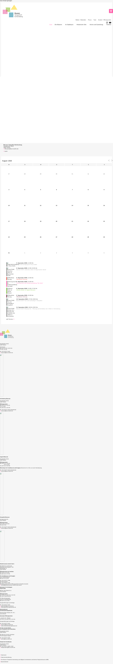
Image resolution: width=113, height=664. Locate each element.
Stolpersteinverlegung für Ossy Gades (26, 264)
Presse (89, 20)
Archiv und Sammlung (96, 24)
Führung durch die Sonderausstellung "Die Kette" (29, 283)
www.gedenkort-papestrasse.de (8, 607)
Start (50, 24)
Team (94, 20)
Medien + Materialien (81, 20)
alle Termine (9, 319)
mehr (6, 151)
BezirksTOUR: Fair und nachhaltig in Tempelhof (29, 300)
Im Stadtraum (69, 24)
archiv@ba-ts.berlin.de (6, 639)
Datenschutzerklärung (6, 657)
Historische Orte (81, 24)
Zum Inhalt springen (6, 0)
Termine (108, 24)
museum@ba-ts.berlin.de (7, 352)
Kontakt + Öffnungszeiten (104, 20)
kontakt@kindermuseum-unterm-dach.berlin (11, 585)
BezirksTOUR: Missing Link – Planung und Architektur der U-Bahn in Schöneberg (38, 308)
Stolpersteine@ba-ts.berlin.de (8, 647)
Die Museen (58, 24)
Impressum (3, 655)
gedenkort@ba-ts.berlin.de (7, 606)
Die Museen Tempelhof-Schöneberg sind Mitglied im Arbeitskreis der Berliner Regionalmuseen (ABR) (25, 659)
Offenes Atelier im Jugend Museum (25, 290)
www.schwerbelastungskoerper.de (9, 625)
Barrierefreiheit (4, 661)
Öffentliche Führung (21, 279)
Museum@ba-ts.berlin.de (11, 148)
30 (104, 237)
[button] (58, 25)
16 (104, 205)
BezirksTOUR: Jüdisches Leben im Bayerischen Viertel (31, 269)
